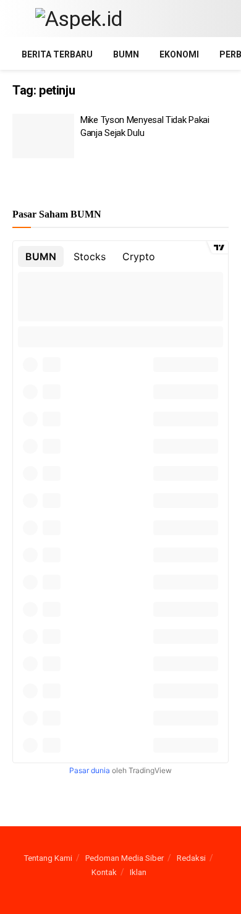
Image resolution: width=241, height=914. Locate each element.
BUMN (126, 54)
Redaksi (191, 858)
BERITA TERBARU (57, 54)
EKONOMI (179, 54)
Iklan (138, 872)
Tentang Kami (48, 858)
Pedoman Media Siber (124, 858)
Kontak (104, 872)
